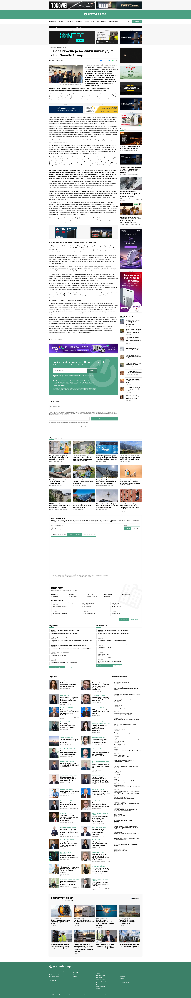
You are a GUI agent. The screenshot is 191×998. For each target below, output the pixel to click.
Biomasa (71, 594)
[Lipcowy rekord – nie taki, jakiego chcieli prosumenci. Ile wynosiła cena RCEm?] (84, 471)
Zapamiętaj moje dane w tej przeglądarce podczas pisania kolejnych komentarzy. (69, 422)
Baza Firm (61, 21)
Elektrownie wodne (109, 594)
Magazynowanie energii (102, 984)
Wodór (98, 988)
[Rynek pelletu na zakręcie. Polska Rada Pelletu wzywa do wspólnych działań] (122, 358)
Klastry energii (72, 596)
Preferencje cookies (124, 982)
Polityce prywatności (64, 390)
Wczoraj (59, 534)
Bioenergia (98, 983)
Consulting (90, 594)
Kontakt (121, 974)
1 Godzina (135, 528)
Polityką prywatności (90, 412)
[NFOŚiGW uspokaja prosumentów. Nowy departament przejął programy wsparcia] (60, 495)
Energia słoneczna (61, 47)
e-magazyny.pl (68, 900)
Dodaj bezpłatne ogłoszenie (57, 667)
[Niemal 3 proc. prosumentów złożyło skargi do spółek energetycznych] (60, 471)
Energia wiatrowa (126, 594)
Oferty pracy (70, 21)
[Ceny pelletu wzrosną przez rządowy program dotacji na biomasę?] (122, 390)
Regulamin (68, 412)
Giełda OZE (79, 21)
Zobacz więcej (134, 619)
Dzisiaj (75, 534)
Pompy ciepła (107, 596)
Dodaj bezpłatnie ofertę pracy (104, 665)
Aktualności (52, 21)
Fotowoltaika (54, 596)
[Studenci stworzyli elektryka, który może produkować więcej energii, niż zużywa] (122, 332)
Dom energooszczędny (101, 981)
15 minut (128, 528)
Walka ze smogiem (100, 986)
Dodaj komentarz (96, 418)
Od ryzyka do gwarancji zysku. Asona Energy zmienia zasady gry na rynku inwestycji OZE (69, 27)
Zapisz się (91, 370)
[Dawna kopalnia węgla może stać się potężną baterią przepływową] (122, 366)
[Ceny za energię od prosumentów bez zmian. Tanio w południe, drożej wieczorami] (84, 495)
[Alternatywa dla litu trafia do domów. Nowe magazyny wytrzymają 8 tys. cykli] (122, 349)
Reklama (122, 978)
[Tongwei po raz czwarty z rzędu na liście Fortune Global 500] (131, 138)
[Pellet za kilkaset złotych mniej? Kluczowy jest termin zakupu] (122, 382)
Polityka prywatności (124, 971)
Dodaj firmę (124, 619)
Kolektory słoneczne (92, 596)
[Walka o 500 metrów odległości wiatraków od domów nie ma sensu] (122, 398)
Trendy (98, 973)
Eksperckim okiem (113, 21)
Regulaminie (55, 390)
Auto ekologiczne (100, 979)
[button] (128, 21)
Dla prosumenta (89, 21)
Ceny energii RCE (101, 21)
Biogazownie (54, 594)
